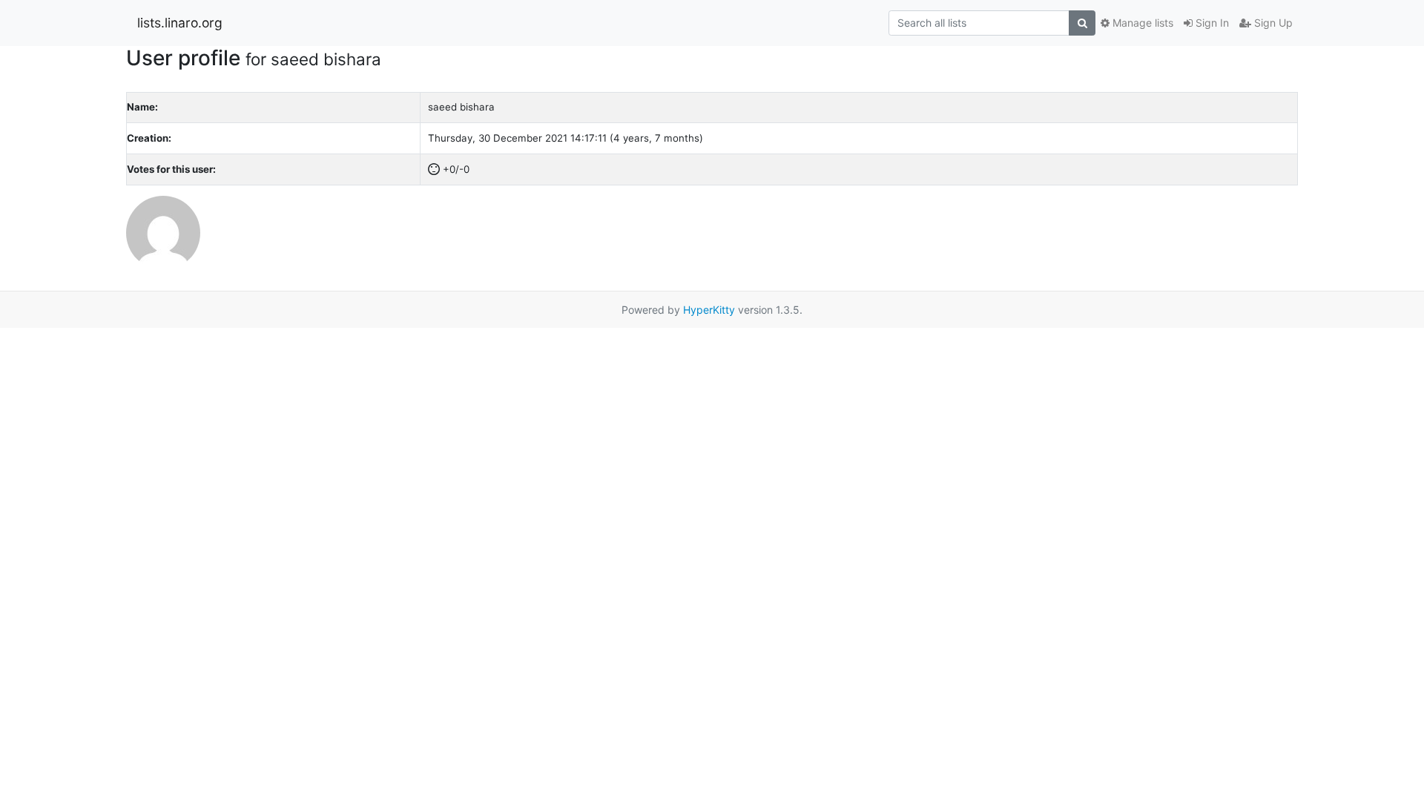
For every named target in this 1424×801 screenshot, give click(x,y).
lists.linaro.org (179, 22)
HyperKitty (709, 309)
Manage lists (1141, 22)
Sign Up (1272, 22)
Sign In (1211, 22)
